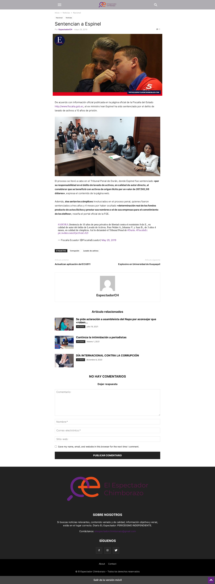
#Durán (131, 230)
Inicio (57, 13)
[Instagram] (107, 550)
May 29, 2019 (109, 240)
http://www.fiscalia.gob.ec (69, 106)
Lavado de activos (90, 251)
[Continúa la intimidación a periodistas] (64, 343)
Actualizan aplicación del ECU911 (73, 264)
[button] (59, 4)
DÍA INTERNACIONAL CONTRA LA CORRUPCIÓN (107, 355)
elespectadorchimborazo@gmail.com (115, 531)
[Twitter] (116, 550)
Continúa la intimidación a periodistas (101, 337)
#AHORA (63, 224)
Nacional (77, 13)
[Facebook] (99, 550)
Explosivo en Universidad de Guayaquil (139, 264)
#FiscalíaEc (142, 230)
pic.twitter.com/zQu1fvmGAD (73, 233)
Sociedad (80, 360)
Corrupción (74, 251)
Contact (112, 563)
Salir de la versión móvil (107, 579)
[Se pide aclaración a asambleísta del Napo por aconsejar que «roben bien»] (64, 325)
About (102, 563)
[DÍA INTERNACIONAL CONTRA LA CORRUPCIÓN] (64, 361)
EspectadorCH (65, 29)
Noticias (66, 13)
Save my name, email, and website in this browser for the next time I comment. (98, 446)
